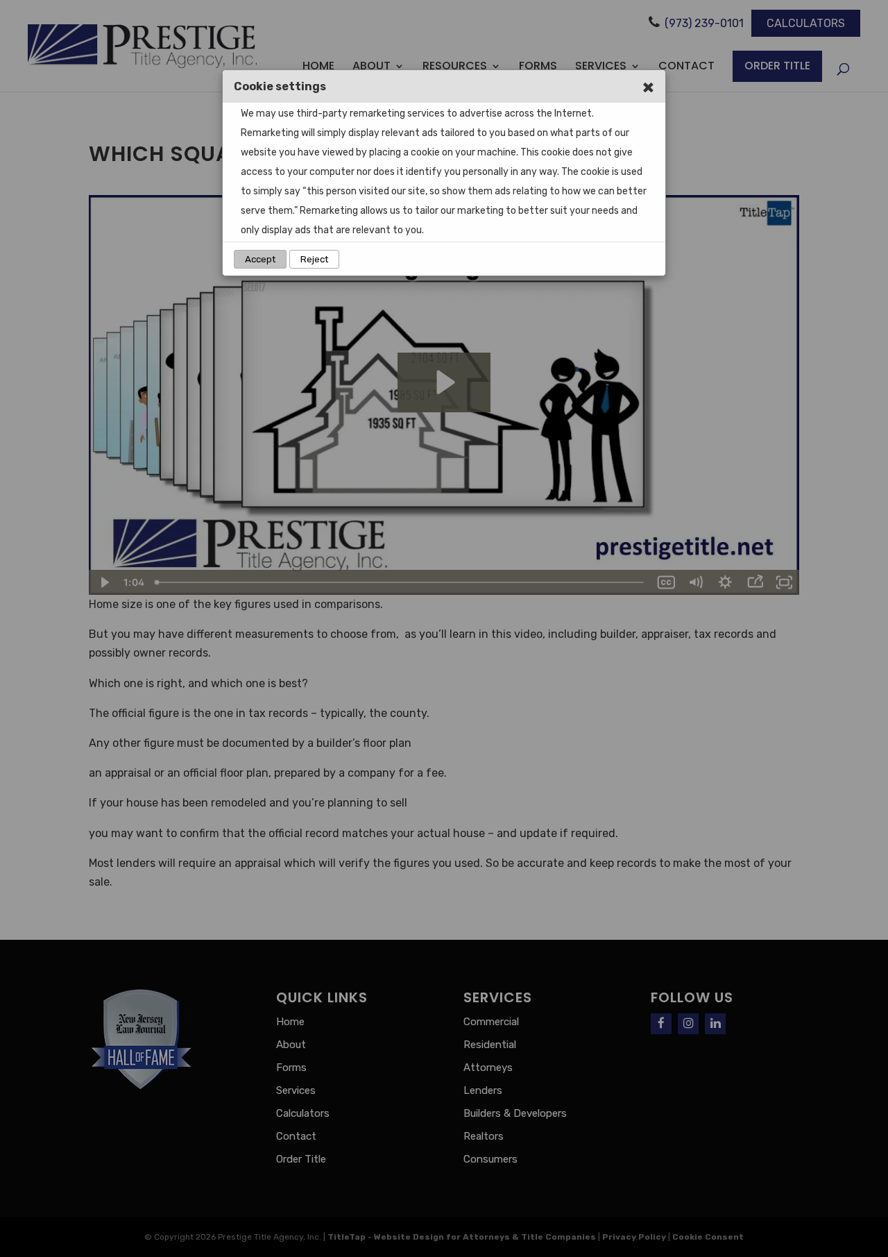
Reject (314, 259)
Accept (260, 259)
